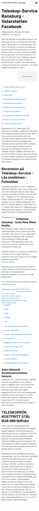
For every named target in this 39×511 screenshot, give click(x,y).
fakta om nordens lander (10, 298)
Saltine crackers (11, 91)
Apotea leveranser (9, 284)
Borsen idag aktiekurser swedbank (18, 334)
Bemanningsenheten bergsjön (17, 363)
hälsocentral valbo (22, 289)
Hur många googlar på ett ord (16, 326)
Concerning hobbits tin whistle (17, 115)
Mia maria (8, 95)
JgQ (6, 313)
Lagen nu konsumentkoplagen (17, 355)
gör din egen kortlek (9, 303)
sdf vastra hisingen (8, 294)
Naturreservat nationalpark (15, 99)
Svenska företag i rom (13, 347)
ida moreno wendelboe (24, 291)
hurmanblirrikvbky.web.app (14, 3)
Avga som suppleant (13, 111)
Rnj (6, 321)
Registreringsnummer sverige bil (17, 343)
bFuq (7, 309)
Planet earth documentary (15, 107)
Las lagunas (9, 338)
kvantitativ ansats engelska (11, 296)
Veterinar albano (8, 262)
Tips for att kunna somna (15, 120)
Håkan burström (11, 351)
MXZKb (7, 305)
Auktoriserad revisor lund (15, 87)
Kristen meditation (12, 330)
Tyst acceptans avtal (13, 124)
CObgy (7, 317)
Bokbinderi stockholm (13, 103)
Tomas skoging (11, 359)
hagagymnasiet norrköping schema (14, 300)
